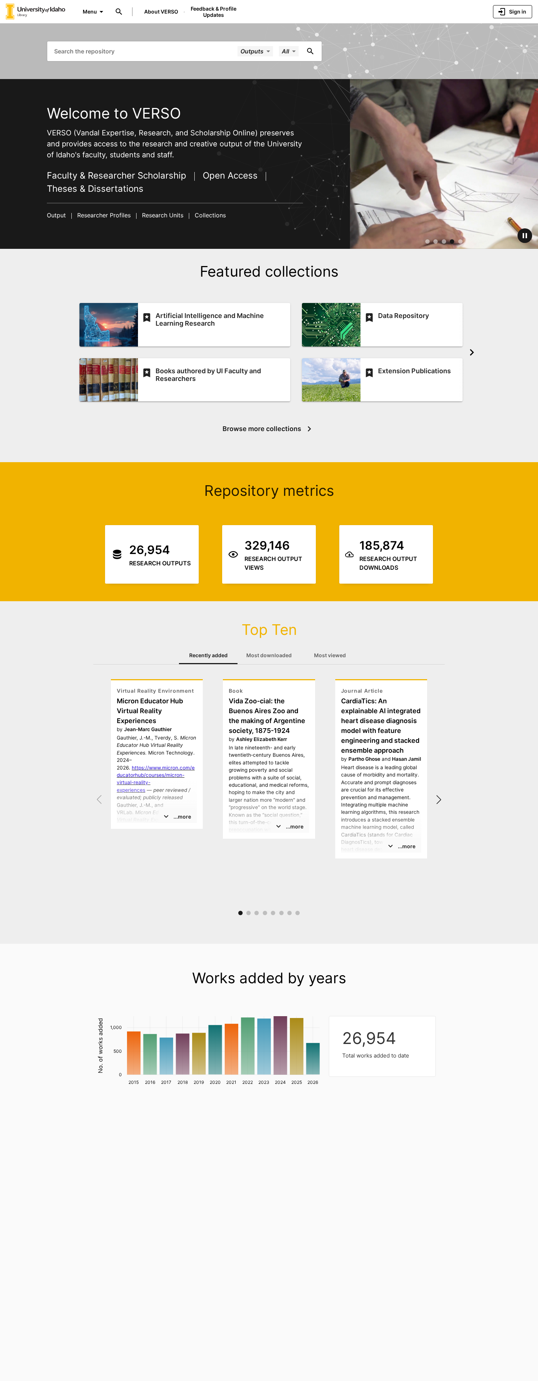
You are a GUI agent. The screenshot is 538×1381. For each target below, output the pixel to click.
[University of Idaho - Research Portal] (35, 11)
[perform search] (310, 51)
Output (57, 215)
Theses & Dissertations (95, 188)
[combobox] (145, 51)
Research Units (162, 215)
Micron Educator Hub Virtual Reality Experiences (150, 711)
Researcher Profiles (103, 215)
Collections (209, 215)
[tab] (208, 655)
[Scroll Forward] (472, 352)
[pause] (525, 235)
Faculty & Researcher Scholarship (118, 175)
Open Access (230, 175)
